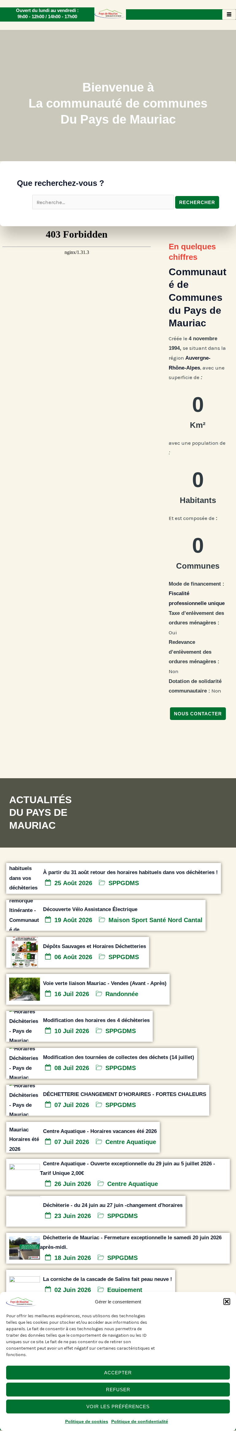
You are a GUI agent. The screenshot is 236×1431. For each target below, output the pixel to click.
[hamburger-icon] (229, 14)
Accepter (118, 1372)
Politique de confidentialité (139, 1421)
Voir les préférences (118, 1406)
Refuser (118, 1389)
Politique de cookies (86, 1421)
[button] (227, 1301)
